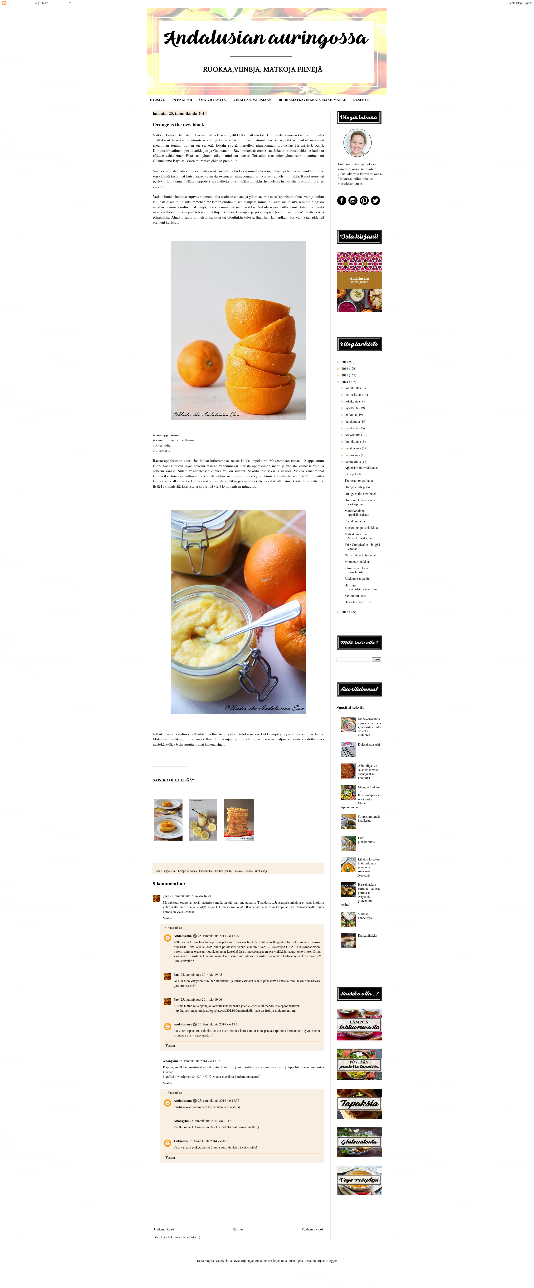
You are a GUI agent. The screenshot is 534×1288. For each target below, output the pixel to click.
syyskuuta (352, 408)
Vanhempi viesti (312, 1229)
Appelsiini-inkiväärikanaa (361, 467)
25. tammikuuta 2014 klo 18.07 (218, 935)
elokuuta (351, 414)
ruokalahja (261, 871)
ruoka (249, 871)
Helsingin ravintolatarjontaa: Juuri (362, 587)
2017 (345, 362)
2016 (345, 368)
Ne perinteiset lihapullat (360, 555)
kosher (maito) (224, 871)
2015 (345, 375)
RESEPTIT (361, 99)
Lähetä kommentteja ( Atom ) (180, 1237)
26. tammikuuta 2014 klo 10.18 (209, 1141)
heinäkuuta (353, 421)
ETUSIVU (157, 99)
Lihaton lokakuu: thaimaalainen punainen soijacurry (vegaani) (369, 867)
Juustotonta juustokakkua (361, 527)
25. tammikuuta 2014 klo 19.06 (201, 999)
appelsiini (170, 871)
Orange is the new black (361, 493)
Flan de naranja (355, 521)
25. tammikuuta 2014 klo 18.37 (218, 1100)
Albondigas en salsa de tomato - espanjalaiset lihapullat (369, 771)
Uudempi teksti (164, 1229)
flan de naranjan (219, 738)
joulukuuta (352, 388)
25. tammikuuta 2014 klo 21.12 (210, 1120)
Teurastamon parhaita (359, 480)
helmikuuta (353, 455)
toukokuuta (353, 435)
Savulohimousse (355, 595)
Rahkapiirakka (367, 935)
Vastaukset (175, 927)
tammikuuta (353, 461)
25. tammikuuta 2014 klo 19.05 (201, 974)
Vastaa (167, 918)
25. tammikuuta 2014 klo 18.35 (199, 1061)
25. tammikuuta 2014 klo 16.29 (190, 896)
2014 (345, 382)
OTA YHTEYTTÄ (212, 99)
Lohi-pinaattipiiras (366, 839)
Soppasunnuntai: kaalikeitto (369, 818)
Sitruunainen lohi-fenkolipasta (356, 570)
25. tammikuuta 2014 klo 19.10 (218, 1024)
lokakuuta (352, 401)
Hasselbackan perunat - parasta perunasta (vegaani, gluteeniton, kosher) (360, 894)
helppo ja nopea (188, 871)
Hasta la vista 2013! (358, 602)
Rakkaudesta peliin (357, 578)
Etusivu (238, 1229)
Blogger (331, 1260)
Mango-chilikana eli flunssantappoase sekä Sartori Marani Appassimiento (360, 797)
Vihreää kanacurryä (365, 916)
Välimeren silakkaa (357, 561)
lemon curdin (177, 206)
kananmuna (206, 871)
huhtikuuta (352, 441)
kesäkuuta (352, 428)
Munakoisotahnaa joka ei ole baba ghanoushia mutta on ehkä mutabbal (369, 727)
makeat (239, 871)
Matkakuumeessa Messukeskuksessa (358, 536)
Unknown (181, 1140)
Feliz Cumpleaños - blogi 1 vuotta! (362, 546)
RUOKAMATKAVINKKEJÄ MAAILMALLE (312, 99)
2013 (345, 612)
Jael (166, 895)
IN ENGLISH (182, 99)
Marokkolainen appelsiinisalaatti (357, 512)
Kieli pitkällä (353, 474)
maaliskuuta (353, 448)
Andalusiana (183, 935)
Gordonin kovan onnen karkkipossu (360, 502)
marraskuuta (353, 394)
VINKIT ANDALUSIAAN (252, 99)
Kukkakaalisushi (369, 744)
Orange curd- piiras (357, 487)
